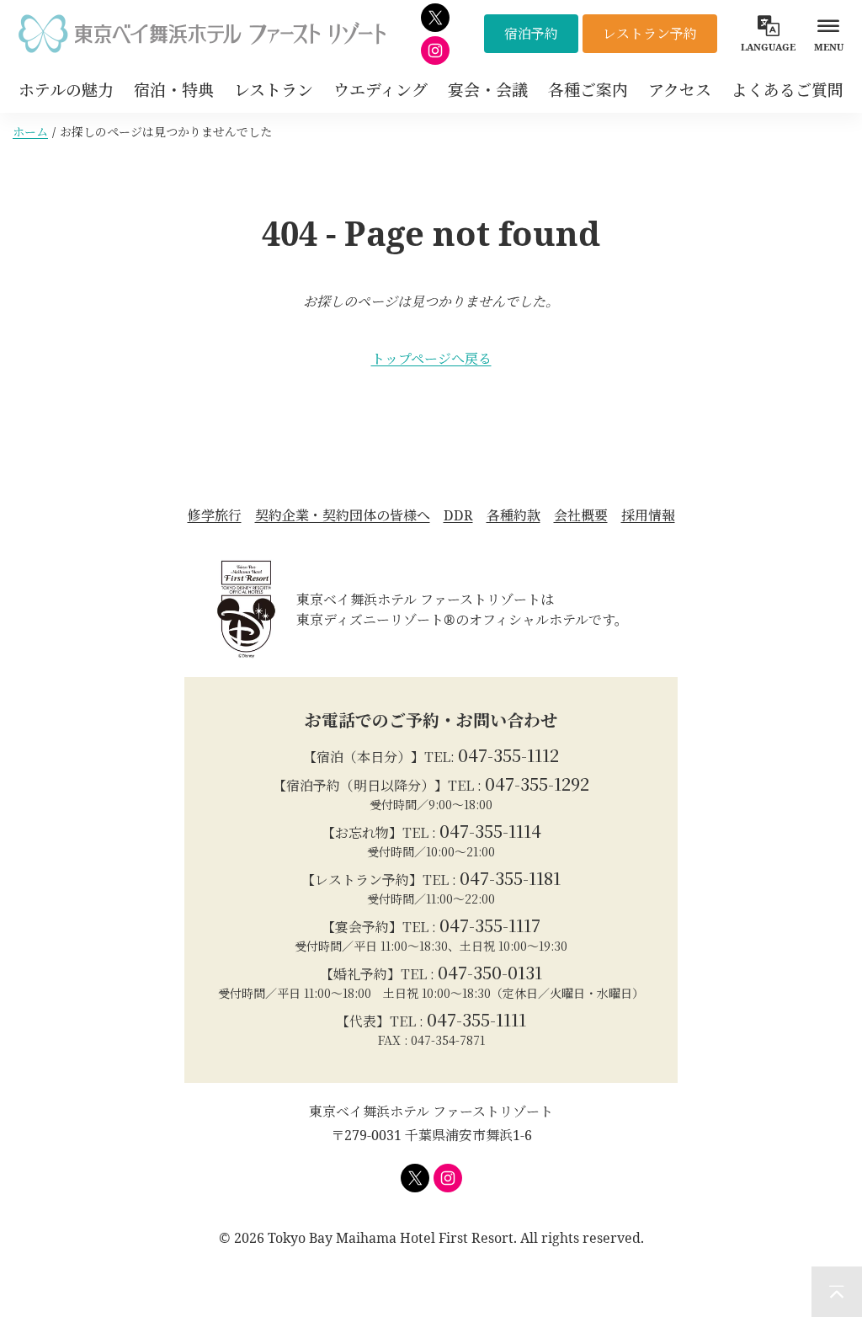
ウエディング (380, 90)
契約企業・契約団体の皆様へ (342, 515)
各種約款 (513, 515)
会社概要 (581, 515)
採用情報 (648, 515)
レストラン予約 (650, 33)
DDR (458, 515)
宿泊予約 (531, 33)
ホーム (30, 132)
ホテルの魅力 (66, 90)
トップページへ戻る (431, 358)
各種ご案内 (588, 90)
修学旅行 (215, 515)
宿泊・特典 (174, 90)
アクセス (679, 90)
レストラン (273, 90)
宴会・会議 (488, 90)
